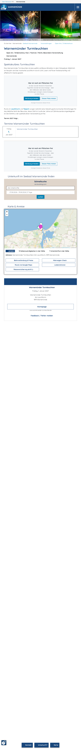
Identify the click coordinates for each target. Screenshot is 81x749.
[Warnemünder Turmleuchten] (41, 227)
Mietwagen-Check (60, 260)
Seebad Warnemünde (30, 43)
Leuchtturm (15, 109)
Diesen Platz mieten (49, 98)
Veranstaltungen (46, 43)
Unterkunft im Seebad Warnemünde (31, 176)
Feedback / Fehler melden (41, 315)
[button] (15, 7)
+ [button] (7, 211)
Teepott (26, 109)
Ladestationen (59, 265)
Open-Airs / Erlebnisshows (64, 43)
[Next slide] (75, 26)
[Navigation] (78, 7)
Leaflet (53, 247)
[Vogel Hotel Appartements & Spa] (41, 229)
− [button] (7, 214)
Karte (55, 745)
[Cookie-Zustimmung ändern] (3, 742)
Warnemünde (20, 2)
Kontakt (28, 745)
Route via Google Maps (23, 265)
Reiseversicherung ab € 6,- (23, 269)
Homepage (42, 307)
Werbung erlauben (32, 98)
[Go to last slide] (5, 26)
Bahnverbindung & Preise (23, 260)
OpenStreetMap (66, 247)
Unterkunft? (42, 745)
